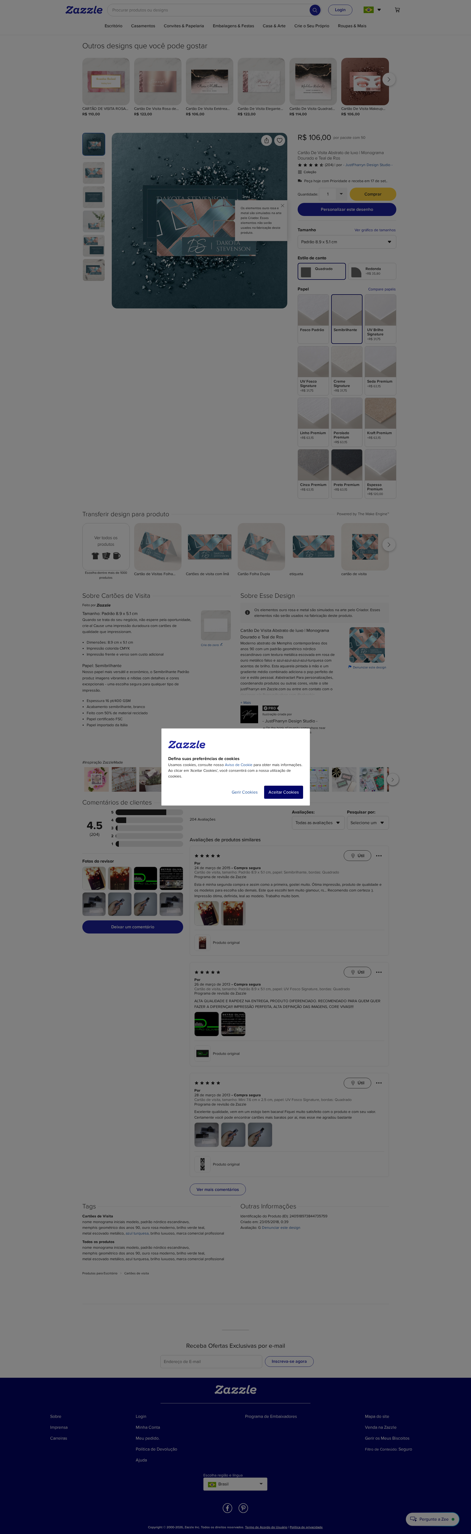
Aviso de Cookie (238, 765)
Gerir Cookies (245, 792)
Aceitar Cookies (283, 792)
